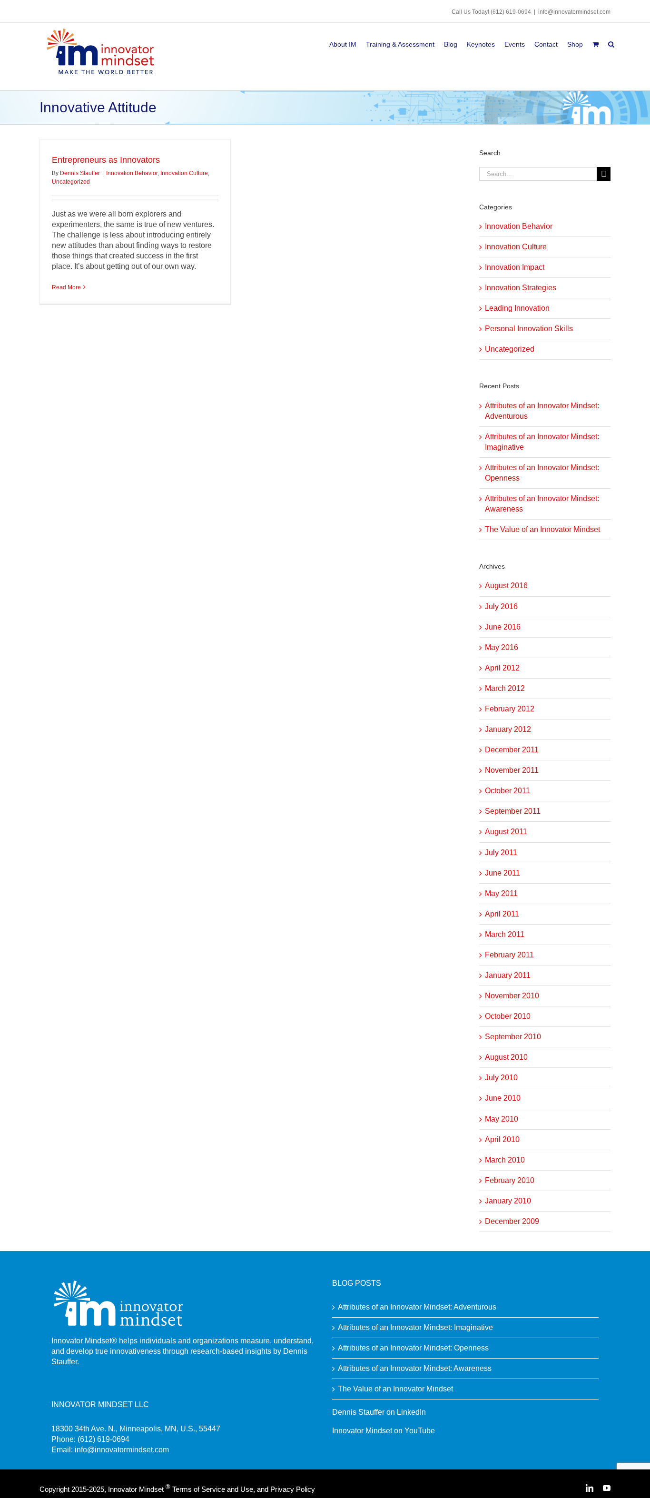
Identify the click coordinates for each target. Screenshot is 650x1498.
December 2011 (512, 750)
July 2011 (501, 852)
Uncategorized (71, 181)
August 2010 (506, 1057)
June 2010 (503, 1098)
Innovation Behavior (132, 173)
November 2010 (512, 996)
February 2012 (509, 709)
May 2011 (501, 893)
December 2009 (512, 1221)
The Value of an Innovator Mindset (542, 529)
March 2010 (505, 1160)
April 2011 (502, 914)
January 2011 (508, 975)
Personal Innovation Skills (529, 329)
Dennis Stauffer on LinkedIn (379, 1412)
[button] (611, 42)
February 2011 (509, 955)
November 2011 (512, 770)
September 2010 (513, 1037)
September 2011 (513, 811)
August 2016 (506, 585)
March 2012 (505, 688)
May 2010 (501, 1119)
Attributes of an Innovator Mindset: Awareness (415, 1368)
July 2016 (501, 606)
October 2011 (507, 791)
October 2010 (508, 1016)
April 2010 (502, 1139)
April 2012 (502, 668)
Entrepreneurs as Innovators (106, 160)
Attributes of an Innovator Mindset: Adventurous (417, 1307)
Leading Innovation (517, 308)
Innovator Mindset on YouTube (383, 1431)
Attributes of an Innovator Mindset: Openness (413, 1348)
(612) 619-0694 (511, 12)
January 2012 (508, 729)
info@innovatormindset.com (574, 12)
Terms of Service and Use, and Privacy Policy (243, 1489)
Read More (66, 287)
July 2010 (501, 1078)
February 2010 (509, 1180)
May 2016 (501, 647)
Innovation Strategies (520, 288)
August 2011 (506, 832)
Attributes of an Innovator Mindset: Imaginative (415, 1327)
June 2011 (502, 873)
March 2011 (504, 934)
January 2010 (508, 1201)
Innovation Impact (514, 267)
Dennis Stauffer (80, 173)
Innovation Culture (184, 173)
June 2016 (503, 627)
